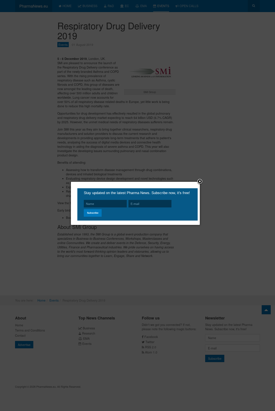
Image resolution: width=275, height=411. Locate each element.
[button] (200, 182)
